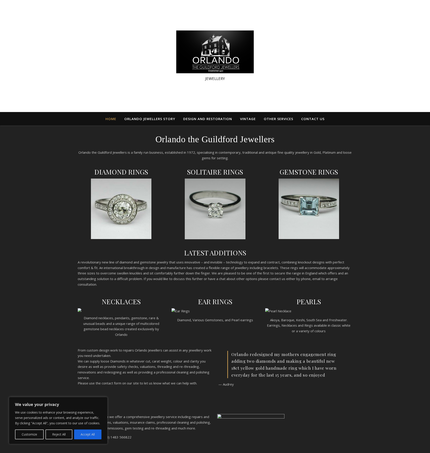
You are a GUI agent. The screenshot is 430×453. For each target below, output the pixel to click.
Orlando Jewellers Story (149, 118)
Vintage (248, 118)
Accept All (88, 434)
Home (110, 118)
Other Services (278, 118)
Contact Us (313, 118)
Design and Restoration (207, 118)
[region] (58, 420)
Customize (29, 434)
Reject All (59, 434)
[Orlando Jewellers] (215, 51)
